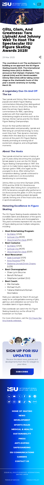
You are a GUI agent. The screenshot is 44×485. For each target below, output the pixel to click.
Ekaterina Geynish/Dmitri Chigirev (21, 264)
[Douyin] (24, 402)
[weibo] (9, 402)
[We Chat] (30, 402)
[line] (35, 396)
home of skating (22, 411)
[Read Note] (19, 402)
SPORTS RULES (22, 425)
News (22, 415)
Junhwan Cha (13, 237)
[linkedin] (9, 396)
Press (22, 438)
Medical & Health (22, 429)
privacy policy (33, 480)
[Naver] (35, 402)
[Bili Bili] (14, 402)
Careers (22, 457)
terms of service (12, 480)
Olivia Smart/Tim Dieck (17, 240)
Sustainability (22, 434)
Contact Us (22, 461)
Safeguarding (22, 447)
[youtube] (14, 396)
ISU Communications (22, 452)
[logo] (22, 389)
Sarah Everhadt (13, 258)
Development (22, 420)
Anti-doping (22, 443)
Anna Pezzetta (13, 261)
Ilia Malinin (11, 234)
